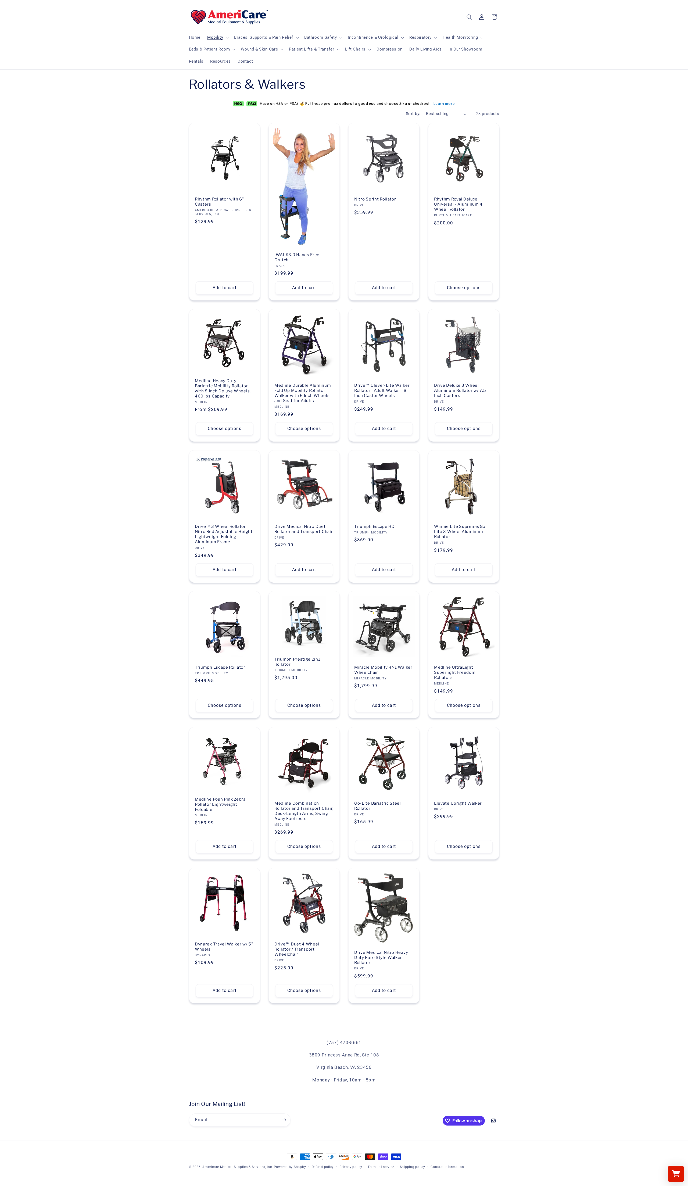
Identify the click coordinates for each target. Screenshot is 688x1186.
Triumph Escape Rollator (220, 667)
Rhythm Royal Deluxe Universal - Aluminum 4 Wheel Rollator (458, 204)
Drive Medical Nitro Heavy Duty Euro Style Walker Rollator (381, 957)
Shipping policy (412, 1167)
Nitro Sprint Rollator (375, 199)
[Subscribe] (284, 1119)
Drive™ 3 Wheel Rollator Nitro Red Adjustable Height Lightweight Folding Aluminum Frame (224, 534)
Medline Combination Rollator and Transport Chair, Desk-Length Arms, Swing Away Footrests (304, 811)
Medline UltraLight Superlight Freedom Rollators (454, 672)
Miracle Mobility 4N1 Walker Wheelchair (383, 670)
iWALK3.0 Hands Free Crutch (297, 257)
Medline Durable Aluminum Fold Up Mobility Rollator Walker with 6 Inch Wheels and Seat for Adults (302, 393)
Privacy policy (350, 1167)
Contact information (447, 1167)
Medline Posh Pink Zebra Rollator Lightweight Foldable (220, 804)
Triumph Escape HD (374, 526)
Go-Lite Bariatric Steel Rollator (377, 806)
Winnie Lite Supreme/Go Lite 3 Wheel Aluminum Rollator (459, 531)
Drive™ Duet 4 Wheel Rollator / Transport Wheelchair (296, 949)
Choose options (464, 287)
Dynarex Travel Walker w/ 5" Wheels (224, 947)
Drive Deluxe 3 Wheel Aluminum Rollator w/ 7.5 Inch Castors (460, 390)
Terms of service (381, 1167)
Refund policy (323, 1167)
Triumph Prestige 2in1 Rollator (297, 662)
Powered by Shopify (290, 1167)
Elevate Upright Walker (458, 803)
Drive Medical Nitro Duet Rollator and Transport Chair (303, 529)
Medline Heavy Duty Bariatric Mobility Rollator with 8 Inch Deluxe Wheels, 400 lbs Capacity (223, 389)
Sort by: (413, 113)
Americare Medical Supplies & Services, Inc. (237, 1167)
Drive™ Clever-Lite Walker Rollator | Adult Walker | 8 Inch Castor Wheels (382, 390)
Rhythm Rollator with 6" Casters (219, 202)
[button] (217, 38)
